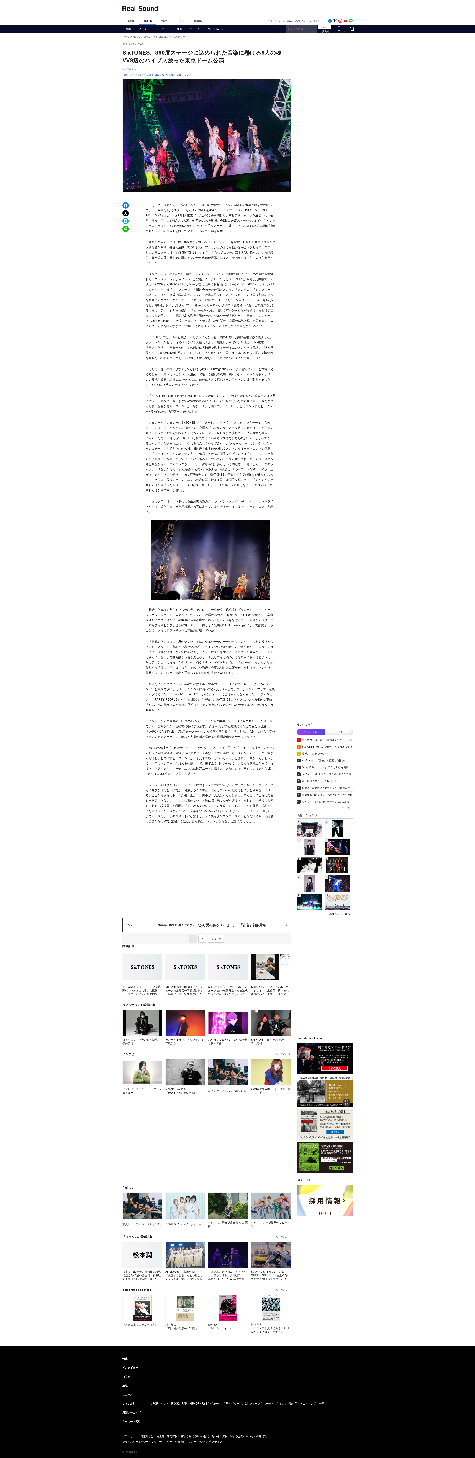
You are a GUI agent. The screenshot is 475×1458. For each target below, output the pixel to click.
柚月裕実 (143, 74)
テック (341, 27)
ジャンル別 (213, 29)
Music (148, 21)
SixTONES (155, 74)
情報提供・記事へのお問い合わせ (199, 1436)
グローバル (216, 1403)
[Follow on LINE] (351, 21)
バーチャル (269, 1403)
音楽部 (324, 27)
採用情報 (261, 1436)
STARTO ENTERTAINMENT (177, 74)
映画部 (326, 31)
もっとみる (281, 1054)
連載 (179, 29)
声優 (321, 1403)
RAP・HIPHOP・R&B (194, 1403)
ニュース (195, 29)
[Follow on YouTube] (345, 21)
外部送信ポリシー (185, 1441)
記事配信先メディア (210, 1441)
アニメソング (308, 1403)
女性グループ (252, 1403)
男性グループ (130, 74)
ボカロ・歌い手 (288, 1403)
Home (131, 21)
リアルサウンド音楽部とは (138, 1436)
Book (198, 21)
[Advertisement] (263, 8)
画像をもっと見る (339, 914)
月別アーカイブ (131, 1412)
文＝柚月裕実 (129, 68)
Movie (165, 21)
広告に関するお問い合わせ (237, 1436)
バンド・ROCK (170, 1403)
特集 (128, 29)
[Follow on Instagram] (340, 21)
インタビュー (146, 29)
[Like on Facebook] (330, 21)
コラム (166, 29)
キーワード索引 (131, 1421)
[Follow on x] (335, 21)
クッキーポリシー (161, 1441)
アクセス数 (310, 732)
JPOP (154, 1403)
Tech (181, 21)
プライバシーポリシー (135, 1441)
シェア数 (338, 732)
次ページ (216, 939)
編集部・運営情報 (167, 1436)
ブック (341, 31)
